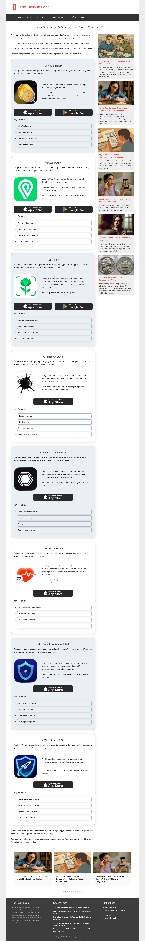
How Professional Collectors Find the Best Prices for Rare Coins (115, 62)
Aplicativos (42, 17)
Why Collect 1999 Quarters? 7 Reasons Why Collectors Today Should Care (114, 156)
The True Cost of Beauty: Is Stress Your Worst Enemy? (114, 239)
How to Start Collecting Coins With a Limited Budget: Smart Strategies (113, 109)
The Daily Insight (34, 7)
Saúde (73, 17)
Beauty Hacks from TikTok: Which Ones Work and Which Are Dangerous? (114, 200)
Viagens (84, 17)
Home (11, 17)
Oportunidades (59, 17)
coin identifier (107, 915)
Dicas (29, 17)
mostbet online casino (110, 918)
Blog (20, 17)
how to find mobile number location (114, 910)
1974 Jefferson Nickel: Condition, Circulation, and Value (112, 279)
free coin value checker (110, 913)
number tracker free (109, 908)
